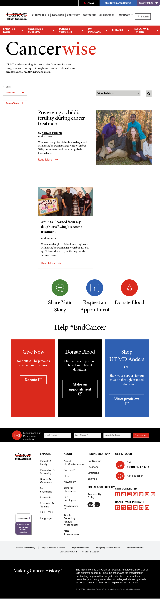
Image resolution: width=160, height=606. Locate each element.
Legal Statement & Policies (53, 548)
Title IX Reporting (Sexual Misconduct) (71, 520)
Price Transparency (71, 532)
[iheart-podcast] (141, 507)
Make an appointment (80, 386)
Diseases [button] (10, 92)
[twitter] (123, 494)
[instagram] (135, 494)
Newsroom (70, 481)
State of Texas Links (135, 548)
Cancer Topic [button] (12, 103)
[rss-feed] (147, 507)
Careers (72, 15)
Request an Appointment (118, 3)
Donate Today (146, 3)
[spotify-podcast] (123, 507)
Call (138, 465)
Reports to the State (80, 548)
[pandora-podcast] (135, 507)
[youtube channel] (129, 494)
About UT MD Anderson (74, 462)
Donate (31, 379)
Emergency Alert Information (108, 548)
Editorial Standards (69, 489)
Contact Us (89, 15)
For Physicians (94, 30)
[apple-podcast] (117, 507)
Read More (45, 159)
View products (126, 399)
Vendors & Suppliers (91, 552)
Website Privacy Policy (25, 548)
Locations (93, 466)
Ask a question (135, 475)
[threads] (153, 494)
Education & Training (141, 30)
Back (8, 86)
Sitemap (92, 478)
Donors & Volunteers (65, 30)
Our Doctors (106, 15)
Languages (124, 15)
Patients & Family (9, 30)
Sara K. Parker (52, 133)
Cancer (51, 50)
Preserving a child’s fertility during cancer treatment (61, 118)
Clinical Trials (40, 15)
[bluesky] (147, 494)
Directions (93, 472)
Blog (66, 476)
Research (117, 30)
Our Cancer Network (68, 552)
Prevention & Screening (35, 30)
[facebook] (117, 494)
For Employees (70, 498)
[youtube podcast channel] (129, 507)
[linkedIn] (141, 494)
